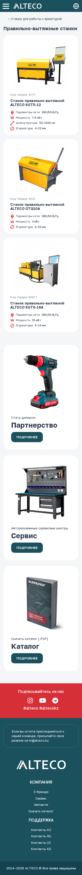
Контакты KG (41, 849)
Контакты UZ (41, 842)
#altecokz (49, 708)
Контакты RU (41, 836)
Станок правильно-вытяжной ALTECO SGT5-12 (37, 102)
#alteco (30, 708)
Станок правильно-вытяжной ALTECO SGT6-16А (37, 305)
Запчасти (41, 804)
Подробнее (27, 437)
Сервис (41, 798)
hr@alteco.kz (39, 740)
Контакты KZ (41, 830)
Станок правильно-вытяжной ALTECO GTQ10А (37, 206)
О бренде (41, 792)
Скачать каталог (41, 811)
